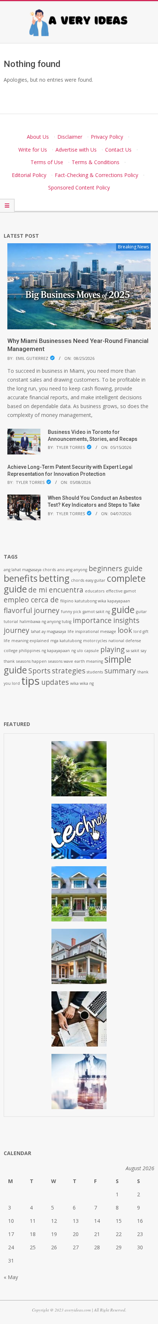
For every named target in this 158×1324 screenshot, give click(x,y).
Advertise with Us (76, 149)
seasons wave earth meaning (75, 661)
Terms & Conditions (95, 162)
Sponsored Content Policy (79, 187)
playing (112, 649)
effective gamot (121, 591)
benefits (20, 578)
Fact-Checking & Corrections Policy (96, 174)
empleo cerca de (31, 600)
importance (92, 620)
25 (33, 1247)
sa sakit (132, 650)
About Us (38, 136)
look (125, 630)
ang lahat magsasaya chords (30, 569)
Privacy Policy (107, 136)
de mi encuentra (55, 590)
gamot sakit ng (96, 611)
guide (122, 609)
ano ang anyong (72, 569)
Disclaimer (69, 136)
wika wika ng (82, 683)
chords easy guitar (88, 580)
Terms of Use (46, 162)
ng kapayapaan (56, 650)
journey (16, 630)
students (95, 672)
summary (120, 671)
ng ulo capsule (85, 650)
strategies (68, 671)
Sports (39, 671)
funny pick (71, 611)
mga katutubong (66, 640)
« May (11, 1277)
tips (30, 680)
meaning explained (30, 640)
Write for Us (32, 149)
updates (55, 682)
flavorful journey (32, 610)
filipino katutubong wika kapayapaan (95, 600)
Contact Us (118, 149)
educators (94, 591)
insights (126, 620)
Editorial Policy (29, 174)
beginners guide (116, 568)
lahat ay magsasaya (48, 631)
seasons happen (31, 661)
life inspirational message (92, 631)
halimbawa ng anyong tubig (45, 621)
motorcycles (95, 640)
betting (54, 578)
